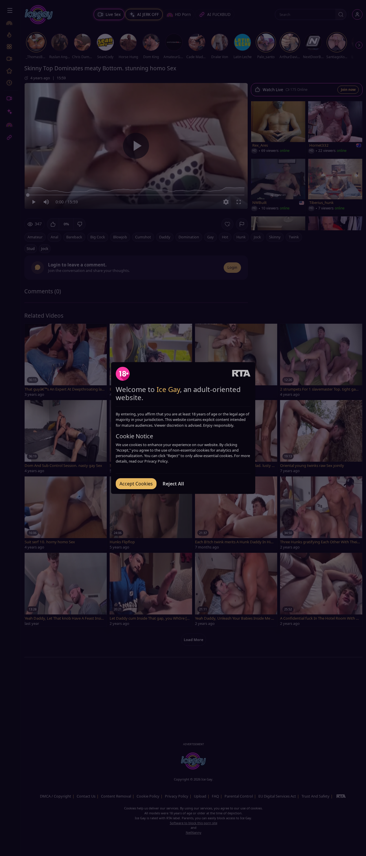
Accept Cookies (136, 484)
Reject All (173, 484)
